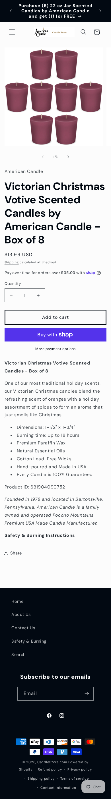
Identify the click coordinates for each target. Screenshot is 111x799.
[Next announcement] (100, 11)
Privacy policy (79, 769)
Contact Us (23, 628)
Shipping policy (41, 779)
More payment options (55, 349)
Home (17, 601)
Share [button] (16, 553)
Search (18, 654)
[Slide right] (68, 157)
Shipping (12, 262)
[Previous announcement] (11, 11)
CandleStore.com (52, 762)
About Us (21, 614)
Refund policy (50, 769)
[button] (11, 32)
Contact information (58, 788)
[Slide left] (42, 157)
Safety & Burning (28, 641)
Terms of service (74, 779)
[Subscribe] (86, 694)
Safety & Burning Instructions (40, 535)
